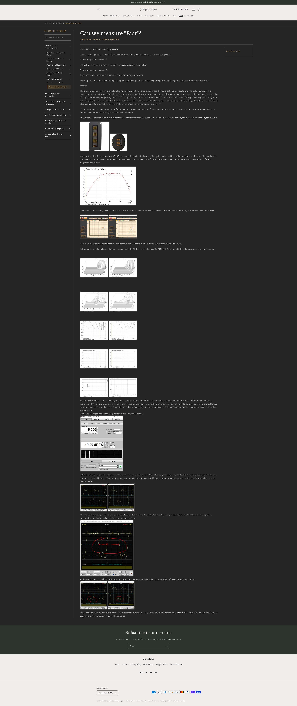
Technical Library (56, 23)
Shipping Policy (161, 664)
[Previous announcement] (97, 2)
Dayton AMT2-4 (210, 118)
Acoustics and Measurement (51, 47)
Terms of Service (176, 664)
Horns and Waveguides (55, 129)
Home (46, 23)
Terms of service (153, 701)
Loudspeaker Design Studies (54, 135)
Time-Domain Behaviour (56, 83)
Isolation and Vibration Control (55, 60)
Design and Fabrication (55, 110)
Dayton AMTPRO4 (187, 118)
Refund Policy (148, 664)
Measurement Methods (55, 69)
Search (117, 664)
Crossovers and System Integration (55, 103)
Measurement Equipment (56, 65)
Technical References (54, 79)
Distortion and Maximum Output (56, 54)
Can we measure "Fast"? (58, 87)
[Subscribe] (166, 646)
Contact (125, 664)
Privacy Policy (136, 664)
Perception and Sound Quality (55, 74)
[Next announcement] (199, 2)
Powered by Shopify (117, 701)
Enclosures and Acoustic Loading (55, 122)
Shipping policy (165, 701)
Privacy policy (141, 701)
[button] (98, 9)
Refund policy (130, 701)
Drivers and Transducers (55, 115)
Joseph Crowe (106, 701)
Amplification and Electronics (52, 94)
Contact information (179, 701)
